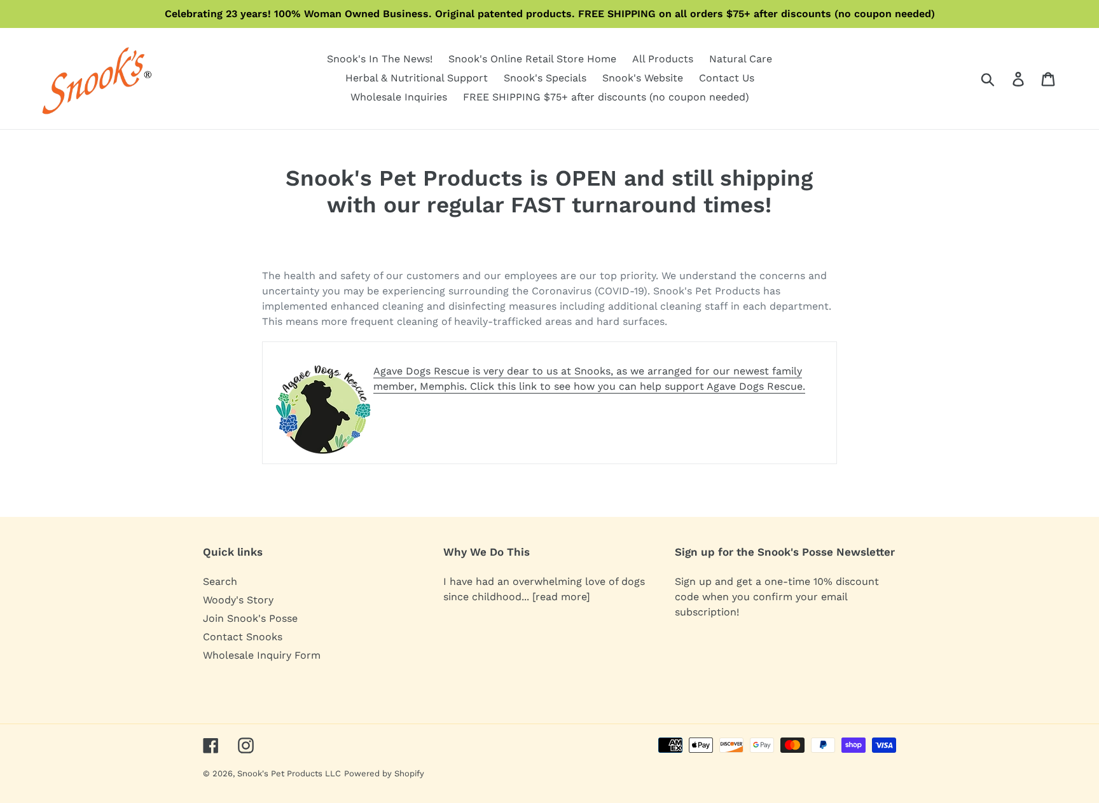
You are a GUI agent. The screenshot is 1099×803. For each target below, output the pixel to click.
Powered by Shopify (384, 773)
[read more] (561, 597)
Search (220, 581)
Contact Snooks (242, 637)
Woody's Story (238, 600)
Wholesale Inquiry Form (262, 655)
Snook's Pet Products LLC (289, 773)
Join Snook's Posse (250, 618)
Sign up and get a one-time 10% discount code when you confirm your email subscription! (777, 596)
